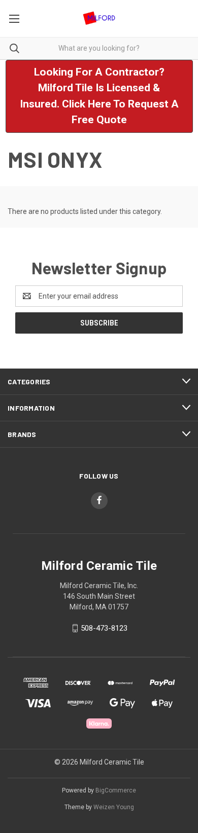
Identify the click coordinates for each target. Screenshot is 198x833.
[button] (99, 96)
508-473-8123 (104, 628)
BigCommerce (115, 790)
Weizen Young (113, 807)
